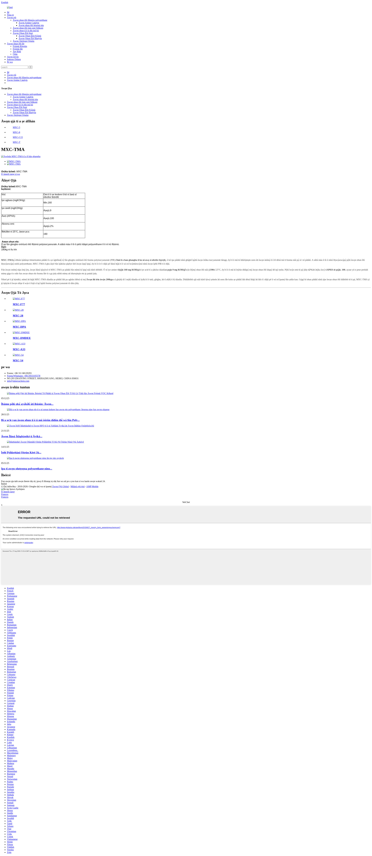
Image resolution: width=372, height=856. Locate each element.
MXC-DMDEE (22, 338)
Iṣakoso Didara (14, 59)
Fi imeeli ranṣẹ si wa (10, 174)
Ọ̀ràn (15, 54)
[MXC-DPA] (19, 321)
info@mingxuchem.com (18, 381)
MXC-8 (16, 132)
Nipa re (10, 15)
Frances (4, 494)
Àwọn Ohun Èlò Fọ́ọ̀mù (30, 36)
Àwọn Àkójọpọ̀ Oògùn (23, 41)
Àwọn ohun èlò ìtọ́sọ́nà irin (31, 25)
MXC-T (16, 142)
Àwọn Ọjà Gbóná (60, 486)
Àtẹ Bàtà (17, 51)
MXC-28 (18, 315)
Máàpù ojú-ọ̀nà (78, 486)
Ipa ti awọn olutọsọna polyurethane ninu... (26, 468)
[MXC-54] (18, 355)
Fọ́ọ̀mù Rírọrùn (20, 46)
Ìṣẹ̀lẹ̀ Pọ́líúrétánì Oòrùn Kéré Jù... (21, 452)
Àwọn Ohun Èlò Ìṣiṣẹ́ (23, 33)
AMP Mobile (92, 486)
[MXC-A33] (19, 343)
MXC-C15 (18, 137)
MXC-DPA (19, 326)
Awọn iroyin (13, 56)
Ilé (8, 12)
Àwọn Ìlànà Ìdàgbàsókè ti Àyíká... (21, 436)
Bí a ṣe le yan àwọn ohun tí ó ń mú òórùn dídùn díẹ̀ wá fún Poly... (40, 420)
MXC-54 (18, 360)
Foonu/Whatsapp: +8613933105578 (23, 376)
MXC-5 (16, 127)
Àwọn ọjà (11, 17)
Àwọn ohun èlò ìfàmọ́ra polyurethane (30, 20)
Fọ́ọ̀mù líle (18, 49)
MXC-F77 (19, 304)
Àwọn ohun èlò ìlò (15, 43)
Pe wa (10, 62)
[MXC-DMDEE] (21, 332)
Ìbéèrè (4, 484)
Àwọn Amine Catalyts (29, 23)
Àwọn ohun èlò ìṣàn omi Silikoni (28, 28)
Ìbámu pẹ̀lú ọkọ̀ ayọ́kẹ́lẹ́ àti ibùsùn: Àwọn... (27, 403)
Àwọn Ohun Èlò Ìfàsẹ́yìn (30, 38)
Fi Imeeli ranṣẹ (8, 491)
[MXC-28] (18, 310)
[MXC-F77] (19, 298)
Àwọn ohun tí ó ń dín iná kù (26, 30)
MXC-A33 (19, 349)
